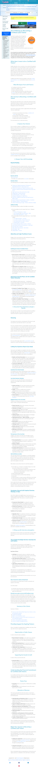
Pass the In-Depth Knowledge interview (20, 621)
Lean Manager (16, 213)
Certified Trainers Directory (4, 25)
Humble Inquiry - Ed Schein (19, 222)
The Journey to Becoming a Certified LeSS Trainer (5, 44)
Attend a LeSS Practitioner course (18, 615)
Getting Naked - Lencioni (17, 230)
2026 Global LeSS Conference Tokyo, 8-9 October (15, 5)
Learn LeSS (11, 2)
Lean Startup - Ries (15, 229)
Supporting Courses (5, 19)
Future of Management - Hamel (20, 211)
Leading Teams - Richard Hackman (18, 193)
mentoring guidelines (16, 335)
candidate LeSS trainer (15, 154)
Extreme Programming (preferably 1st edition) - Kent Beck (23, 199)
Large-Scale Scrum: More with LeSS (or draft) (20, 192)
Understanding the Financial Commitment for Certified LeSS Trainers (6, 52)
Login (11, 0)
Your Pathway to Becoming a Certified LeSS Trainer (5, 38)
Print (23, 23)
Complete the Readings (16, 614)
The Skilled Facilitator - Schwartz (20, 218)
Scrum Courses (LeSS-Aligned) (5, 22)
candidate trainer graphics (20, 525)
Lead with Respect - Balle (26, 213)
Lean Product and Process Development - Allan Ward (22, 225)
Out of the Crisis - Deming (17, 226)
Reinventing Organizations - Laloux (20, 214)
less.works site (27, 352)
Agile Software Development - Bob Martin (20, 227)
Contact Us (28, 759)
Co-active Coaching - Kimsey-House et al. (22, 219)
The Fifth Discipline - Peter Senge (18, 194)
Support (24, 759)
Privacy (13, 759)
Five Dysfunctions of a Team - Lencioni (21, 221)
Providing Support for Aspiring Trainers (6, 48)
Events (23, 2)
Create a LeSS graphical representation (19, 619)
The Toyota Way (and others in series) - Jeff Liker (21, 223)
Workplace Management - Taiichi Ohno (19, 196)
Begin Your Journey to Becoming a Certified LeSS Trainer (6, 56)
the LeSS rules (15, 177)
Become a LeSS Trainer (5, 29)
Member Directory (18, 759)
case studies (26, 178)
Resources (26, 2)
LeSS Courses (5, 16)
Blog (19, 0)
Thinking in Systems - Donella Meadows (20, 201)
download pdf (31, 44)
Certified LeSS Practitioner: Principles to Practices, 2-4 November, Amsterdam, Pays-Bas (20, 9)
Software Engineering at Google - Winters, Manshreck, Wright (24, 202)
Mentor (13, 92)
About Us (9, 759)
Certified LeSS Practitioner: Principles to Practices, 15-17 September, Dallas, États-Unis (21, 7)
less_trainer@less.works (30, 55)
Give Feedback (31, 23)
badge (30, 291)
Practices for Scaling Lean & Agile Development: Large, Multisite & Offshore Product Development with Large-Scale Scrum (23, 189)
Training (15, 2)
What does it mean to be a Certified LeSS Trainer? (6, 41)
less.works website (23, 521)
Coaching (19, 2)
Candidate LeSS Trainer (25, 740)
